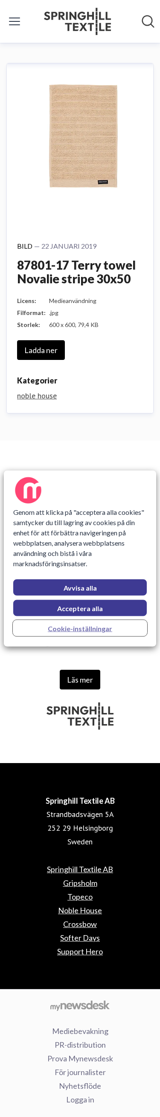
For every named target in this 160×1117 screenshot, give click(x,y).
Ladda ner (41, 350)
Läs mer (80, 679)
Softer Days (80, 937)
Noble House (80, 910)
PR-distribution (80, 1044)
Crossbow (80, 924)
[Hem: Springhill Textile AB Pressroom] (77, 21)
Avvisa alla (80, 588)
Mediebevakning (80, 1031)
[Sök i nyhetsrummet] (148, 21)
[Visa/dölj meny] (14, 21)
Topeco (80, 896)
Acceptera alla (80, 608)
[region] (80, 559)
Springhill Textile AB (80, 869)
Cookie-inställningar (80, 628)
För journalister (80, 1072)
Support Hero (80, 951)
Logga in (80, 1099)
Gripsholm (80, 883)
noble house (37, 396)
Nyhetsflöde (80, 1085)
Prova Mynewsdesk (80, 1058)
